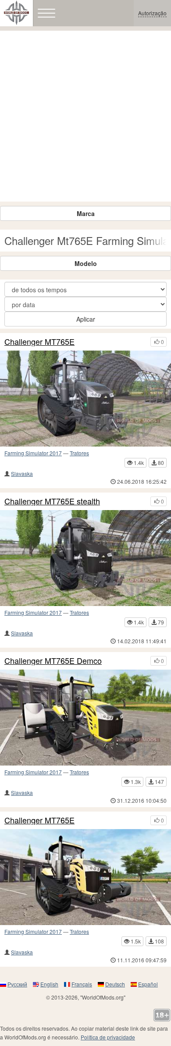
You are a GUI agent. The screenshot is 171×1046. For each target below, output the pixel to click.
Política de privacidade (108, 1037)
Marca (86, 213)
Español (148, 984)
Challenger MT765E (39, 341)
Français (81, 984)
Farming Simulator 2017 (33, 453)
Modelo (86, 263)
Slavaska (22, 473)
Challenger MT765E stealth (52, 501)
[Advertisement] (85, 116)
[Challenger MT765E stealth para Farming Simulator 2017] (85, 558)
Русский (17, 984)
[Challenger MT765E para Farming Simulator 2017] (85, 399)
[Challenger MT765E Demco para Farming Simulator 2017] (85, 718)
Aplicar (85, 319)
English (49, 984)
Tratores (79, 453)
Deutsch (115, 984)
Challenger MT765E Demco (53, 660)
